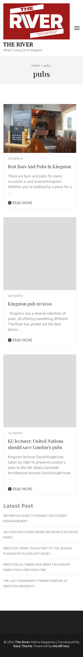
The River (18, 44)
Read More (22, 203)
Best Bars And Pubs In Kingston (39, 166)
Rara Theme (22, 646)
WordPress (60, 646)
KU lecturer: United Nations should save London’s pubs (35, 444)
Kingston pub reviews (30, 304)
